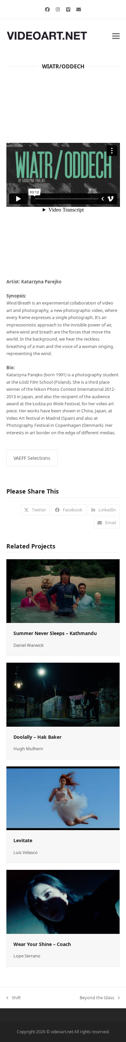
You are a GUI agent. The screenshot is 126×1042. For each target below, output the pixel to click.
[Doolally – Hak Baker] (63, 694)
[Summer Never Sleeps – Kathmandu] (63, 591)
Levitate (22, 840)
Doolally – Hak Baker (37, 737)
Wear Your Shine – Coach (42, 944)
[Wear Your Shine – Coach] (63, 901)
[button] (116, 36)
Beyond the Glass (97, 997)
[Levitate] (63, 798)
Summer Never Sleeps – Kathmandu (55, 633)
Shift (13, 997)
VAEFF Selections (31, 458)
